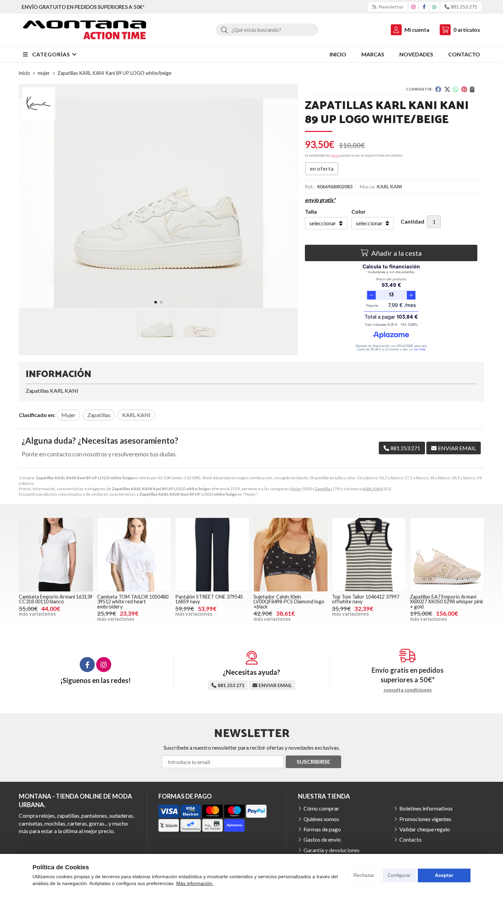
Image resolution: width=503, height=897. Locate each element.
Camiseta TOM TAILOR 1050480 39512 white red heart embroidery (132, 602)
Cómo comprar (321, 808)
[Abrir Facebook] (424, 7)
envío (335, 155)
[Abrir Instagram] (413, 7)
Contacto (410, 839)
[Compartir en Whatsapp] (456, 89)
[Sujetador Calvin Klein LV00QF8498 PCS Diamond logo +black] (290, 554)
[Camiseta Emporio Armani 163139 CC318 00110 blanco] (56, 554)
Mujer (295, 488)
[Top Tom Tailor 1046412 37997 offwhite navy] (369, 554)
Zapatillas (323, 488)
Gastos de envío (322, 839)
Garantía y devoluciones (332, 850)
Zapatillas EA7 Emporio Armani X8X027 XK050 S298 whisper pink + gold (446, 602)
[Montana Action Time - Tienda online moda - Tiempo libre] (84, 30)
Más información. (195, 883)
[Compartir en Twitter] (447, 89)
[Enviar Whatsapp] (435, 7)
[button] (155, 302)
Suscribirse (313, 761)
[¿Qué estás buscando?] (267, 29)
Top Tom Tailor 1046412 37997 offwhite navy (365, 599)
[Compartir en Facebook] (438, 89)
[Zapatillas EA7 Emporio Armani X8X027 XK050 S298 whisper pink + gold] (447, 554)
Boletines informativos (426, 808)
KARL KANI (373, 488)
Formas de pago (322, 829)
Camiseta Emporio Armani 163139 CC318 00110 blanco (55, 599)
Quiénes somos (321, 819)
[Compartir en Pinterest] (464, 89)
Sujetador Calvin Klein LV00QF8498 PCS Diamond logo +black (289, 602)
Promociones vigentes (425, 819)
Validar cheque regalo (424, 829)
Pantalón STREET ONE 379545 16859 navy (209, 599)
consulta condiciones (408, 690)
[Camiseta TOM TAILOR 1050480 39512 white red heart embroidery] (134, 554)
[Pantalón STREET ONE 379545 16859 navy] (212, 554)
